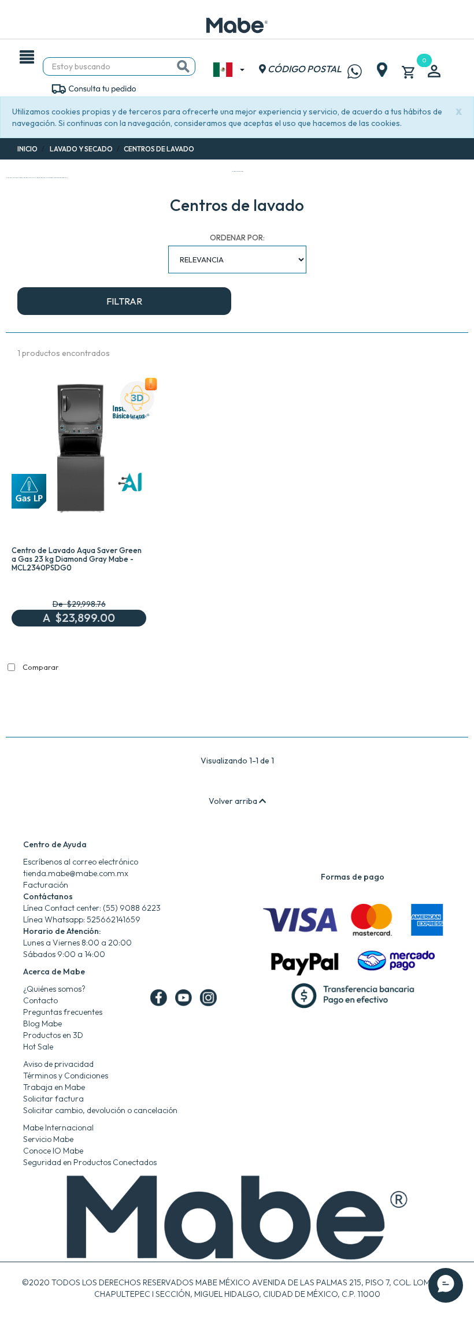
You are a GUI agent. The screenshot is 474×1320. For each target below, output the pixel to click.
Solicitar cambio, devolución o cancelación (100, 1110)
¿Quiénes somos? (54, 989)
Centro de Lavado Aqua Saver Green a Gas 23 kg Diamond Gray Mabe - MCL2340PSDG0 (77, 559)
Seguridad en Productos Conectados (90, 1162)
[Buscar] (183, 66)
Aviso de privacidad (58, 1064)
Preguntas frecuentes (62, 1012)
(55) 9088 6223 (132, 908)
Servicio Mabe (48, 1139)
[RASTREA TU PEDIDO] (93, 88)
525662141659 (113, 919)
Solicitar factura (53, 1098)
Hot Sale (38, 1046)
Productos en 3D (53, 1035)
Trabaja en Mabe (54, 1087)
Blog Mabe (42, 1023)
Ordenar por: (237, 237)
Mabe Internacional (58, 1127)
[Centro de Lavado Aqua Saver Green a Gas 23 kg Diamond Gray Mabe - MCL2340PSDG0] (79, 451)
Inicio (27, 148)
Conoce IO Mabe (53, 1150)
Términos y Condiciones (65, 1075)
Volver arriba (234, 801)
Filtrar (124, 301)
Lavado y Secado (81, 148)
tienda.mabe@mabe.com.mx (75, 873)
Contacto (40, 1000)
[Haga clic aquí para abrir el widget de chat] (445, 1285)
